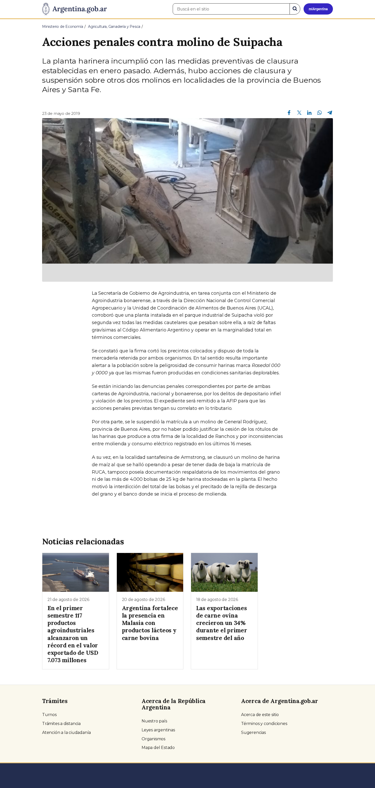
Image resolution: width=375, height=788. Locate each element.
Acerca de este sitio (260, 714)
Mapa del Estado (158, 747)
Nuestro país (154, 721)
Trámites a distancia (61, 723)
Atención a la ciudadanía (66, 732)
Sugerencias (253, 732)
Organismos (153, 738)
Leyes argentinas (158, 730)
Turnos (49, 714)
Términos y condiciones (264, 723)
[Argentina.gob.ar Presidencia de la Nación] (74, 9)
